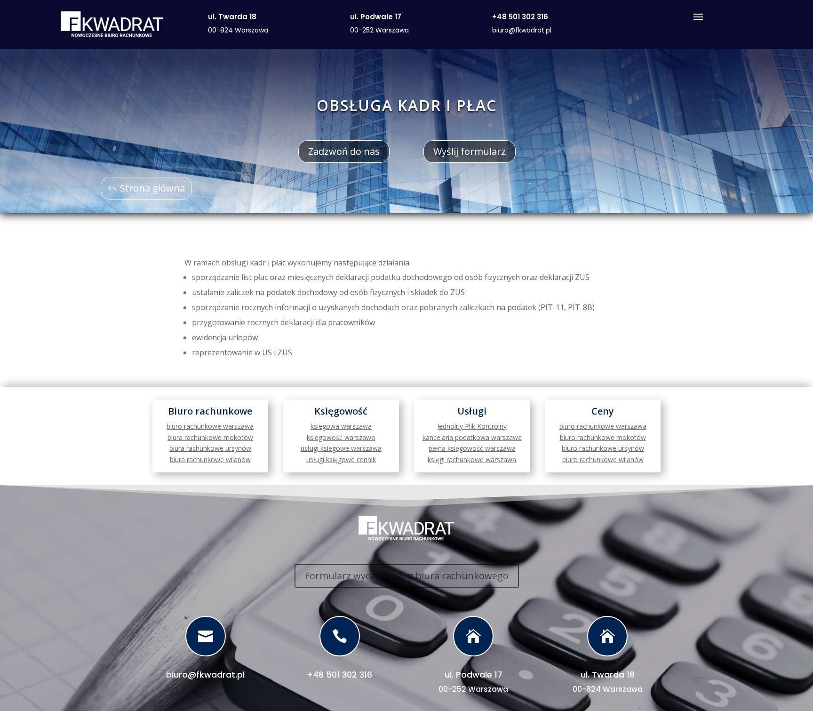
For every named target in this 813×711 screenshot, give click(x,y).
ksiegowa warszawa (341, 426)
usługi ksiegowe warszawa (341, 448)
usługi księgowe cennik (341, 459)
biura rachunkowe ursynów (210, 448)
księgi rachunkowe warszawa (472, 459)
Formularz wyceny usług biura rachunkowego (407, 575)
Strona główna (152, 188)
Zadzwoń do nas (344, 151)
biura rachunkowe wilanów (210, 459)
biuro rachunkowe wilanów (603, 459)
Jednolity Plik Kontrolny (472, 426)
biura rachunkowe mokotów (210, 437)
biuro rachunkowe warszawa (210, 426)
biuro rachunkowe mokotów (603, 437)
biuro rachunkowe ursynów (603, 448)
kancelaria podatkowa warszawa (472, 437)
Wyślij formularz (469, 151)
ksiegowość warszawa (341, 437)
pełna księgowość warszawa (472, 448)
